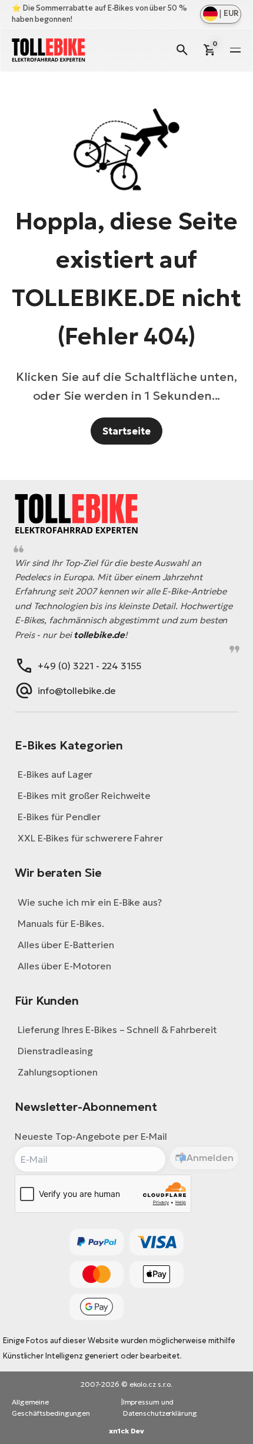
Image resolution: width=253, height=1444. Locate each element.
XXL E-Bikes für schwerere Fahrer (90, 838)
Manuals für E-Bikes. (61, 923)
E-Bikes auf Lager (55, 774)
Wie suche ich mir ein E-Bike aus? (90, 902)
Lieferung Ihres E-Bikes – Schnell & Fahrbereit (117, 1029)
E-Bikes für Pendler (59, 817)
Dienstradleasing (55, 1051)
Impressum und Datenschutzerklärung (160, 1407)
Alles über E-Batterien (66, 944)
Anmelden (210, 1157)
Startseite (126, 431)
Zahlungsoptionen (57, 1072)
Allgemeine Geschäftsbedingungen (51, 1407)
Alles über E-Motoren (64, 966)
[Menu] (235, 50)
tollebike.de (99, 634)
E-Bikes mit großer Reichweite (84, 795)
